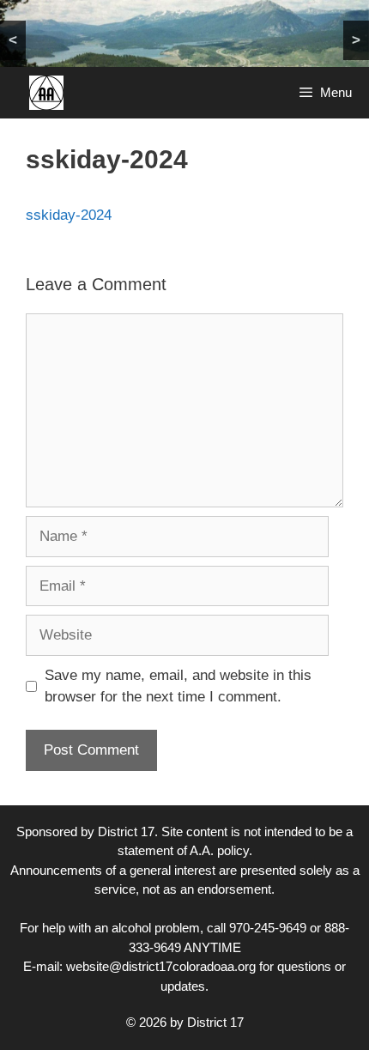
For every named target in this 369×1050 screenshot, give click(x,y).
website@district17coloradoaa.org (161, 966)
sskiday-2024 (69, 215)
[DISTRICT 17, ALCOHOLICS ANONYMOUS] (46, 92)
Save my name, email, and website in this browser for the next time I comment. (178, 686)
